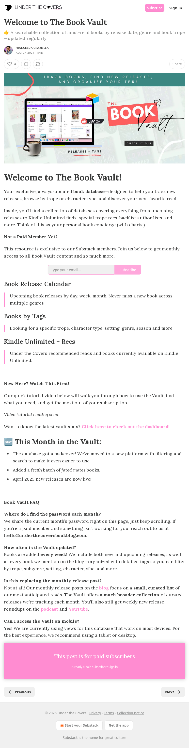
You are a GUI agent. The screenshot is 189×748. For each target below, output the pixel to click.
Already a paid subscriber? (95, 667)
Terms (109, 713)
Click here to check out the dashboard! (126, 426)
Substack (70, 737)
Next (169, 691)
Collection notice (130, 713)
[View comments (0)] (26, 64)
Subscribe (154, 8)
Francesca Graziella (32, 47)
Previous (23, 691)
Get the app (119, 725)
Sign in (175, 7)
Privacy (95, 713)
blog (104, 588)
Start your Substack (81, 725)
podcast (49, 609)
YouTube (78, 609)
